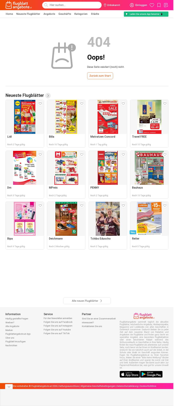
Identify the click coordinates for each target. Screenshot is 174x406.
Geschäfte (64, 13)
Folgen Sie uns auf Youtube (57, 329)
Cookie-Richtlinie (148, 386)
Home (9, 13)
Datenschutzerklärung (127, 386)
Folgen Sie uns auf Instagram (58, 325)
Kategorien (81, 13)
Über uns (9, 338)
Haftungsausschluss (69, 386)
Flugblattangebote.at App (18, 334)
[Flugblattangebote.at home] (18, 5)
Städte (95, 13)
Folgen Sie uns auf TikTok (57, 333)
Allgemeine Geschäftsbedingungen (98, 386)
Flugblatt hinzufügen (15, 341)
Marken (9, 330)
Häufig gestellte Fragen (16, 318)
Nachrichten (11, 345)
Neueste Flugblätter (28, 13)
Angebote (49, 13)
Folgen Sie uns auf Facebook (58, 322)
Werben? (9, 322)
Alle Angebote (12, 326)
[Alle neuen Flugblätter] (48, 95)
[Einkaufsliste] (166, 5)
